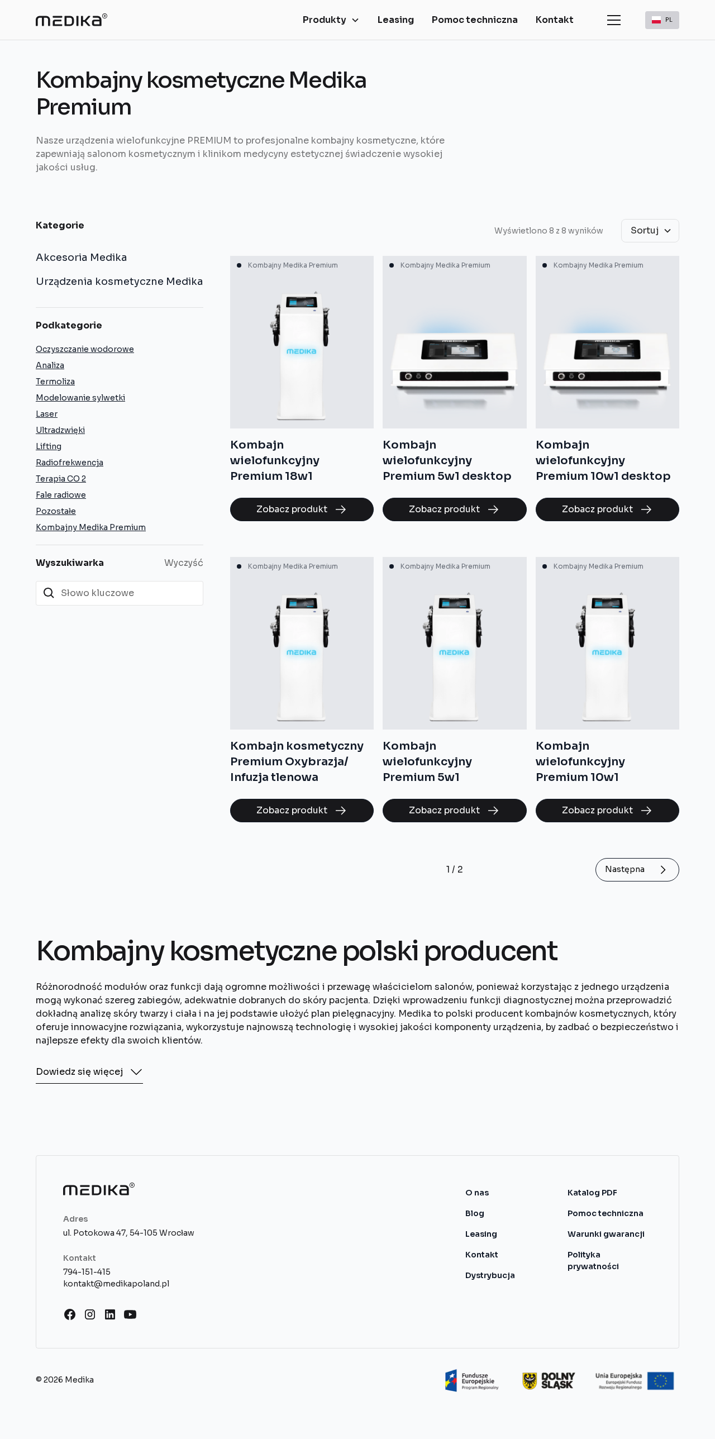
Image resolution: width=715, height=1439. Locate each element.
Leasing (396, 20)
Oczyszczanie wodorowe (85, 349)
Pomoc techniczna (475, 20)
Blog (474, 1213)
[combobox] (662, 20)
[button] (331, 20)
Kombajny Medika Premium (91, 527)
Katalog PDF (592, 1193)
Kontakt (555, 20)
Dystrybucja (490, 1275)
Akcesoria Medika (81, 257)
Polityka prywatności (593, 1260)
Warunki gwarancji (606, 1234)
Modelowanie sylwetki (80, 398)
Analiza (50, 365)
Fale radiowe (61, 495)
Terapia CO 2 (61, 479)
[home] (71, 19)
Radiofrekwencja (69, 463)
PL (669, 19)
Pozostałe (56, 511)
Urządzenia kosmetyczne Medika (119, 281)
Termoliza (55, 382)
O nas (477, 1193)
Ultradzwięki (60, 430)
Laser (47, 414)
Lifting (48, 446)
